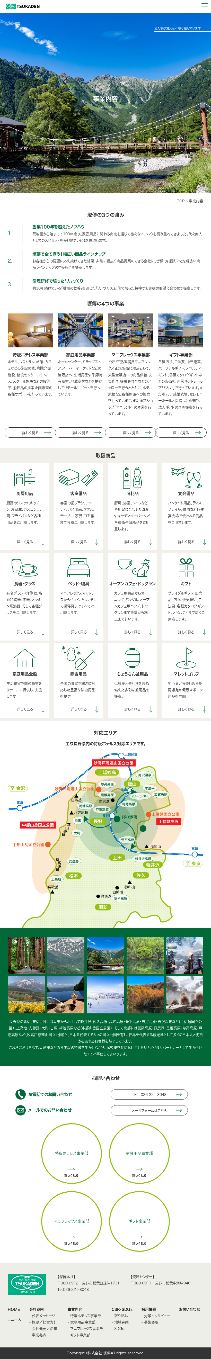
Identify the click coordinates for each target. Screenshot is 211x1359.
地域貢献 (121, 1322)
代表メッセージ (45, 1316)
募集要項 (151, 1322)
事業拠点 (39, 1335)
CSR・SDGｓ (122, 1309)
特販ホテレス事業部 (71, 1153)
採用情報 (149, 1309)
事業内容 (75, 1309)
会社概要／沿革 (44, 1328)
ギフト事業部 (139, 1221)
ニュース (14, 1319)
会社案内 (36, 1309)
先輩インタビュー (157, 1316)
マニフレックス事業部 (71, 1221)
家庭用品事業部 (139, 1153)
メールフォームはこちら (149, 1110)
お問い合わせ (189, 1309)
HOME (14, 1309)
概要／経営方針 (44, 1322)
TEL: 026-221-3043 (149, 1094)
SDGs (119, 1328)
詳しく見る (30, 433)
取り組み (121, 1316)
